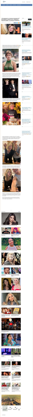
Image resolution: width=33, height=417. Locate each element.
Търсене (23, 18)
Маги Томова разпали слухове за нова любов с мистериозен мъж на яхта (5, 367)
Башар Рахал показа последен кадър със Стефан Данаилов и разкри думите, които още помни (16, 377)
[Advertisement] (16, 11)
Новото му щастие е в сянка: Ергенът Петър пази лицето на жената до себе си (26, 27)
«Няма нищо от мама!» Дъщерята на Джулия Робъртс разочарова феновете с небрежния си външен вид (27, 85)
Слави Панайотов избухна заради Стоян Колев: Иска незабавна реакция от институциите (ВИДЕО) (5, 388)
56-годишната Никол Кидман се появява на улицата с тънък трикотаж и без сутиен (26, 97)
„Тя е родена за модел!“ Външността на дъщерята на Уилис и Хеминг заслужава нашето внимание (27, 62)
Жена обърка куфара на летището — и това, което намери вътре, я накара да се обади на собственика (26, 108)
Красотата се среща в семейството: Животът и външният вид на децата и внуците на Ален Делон (26, 39)
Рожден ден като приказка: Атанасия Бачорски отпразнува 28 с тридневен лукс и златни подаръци (16, 388)
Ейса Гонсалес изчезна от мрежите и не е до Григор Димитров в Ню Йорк (5, 377)
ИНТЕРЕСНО (23, 77)
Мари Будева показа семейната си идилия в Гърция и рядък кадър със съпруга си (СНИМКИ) (26, 51)
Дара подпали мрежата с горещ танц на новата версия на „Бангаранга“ (16, 367)
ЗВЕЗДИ (23, 31)
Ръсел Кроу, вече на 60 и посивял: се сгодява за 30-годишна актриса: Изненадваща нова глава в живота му (26, 132)
